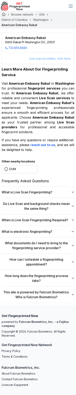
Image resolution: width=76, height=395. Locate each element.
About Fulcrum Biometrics (18, 373)
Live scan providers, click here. (50, 58)
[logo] (18, 6)
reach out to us (42, 145)
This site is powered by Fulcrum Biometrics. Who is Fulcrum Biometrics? (36, 294)
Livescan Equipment (15, 385)
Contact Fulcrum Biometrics (20, 379)
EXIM (12, 169)
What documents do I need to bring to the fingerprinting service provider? (36, 245)
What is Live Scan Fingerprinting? (27, 192)
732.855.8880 (18, 48)
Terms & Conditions (15, 356)
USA (42, 14)
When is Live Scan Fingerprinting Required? (35, 220)
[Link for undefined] (4, 15)
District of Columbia (14, 19)
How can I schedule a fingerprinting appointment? (36, 261)
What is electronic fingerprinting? (27, 232)
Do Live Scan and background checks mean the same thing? (36, 206)
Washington (41, 19)
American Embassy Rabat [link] (19, 25)
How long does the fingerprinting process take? (36, 278)
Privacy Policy (11, 351)
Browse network (22, 14)
